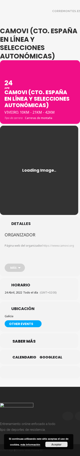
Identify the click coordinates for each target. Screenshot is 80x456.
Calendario (24, 357)
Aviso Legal (7, 450)
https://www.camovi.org (58, 246)
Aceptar (56, 444)
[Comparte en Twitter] (35, 372)
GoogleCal (51, 357)
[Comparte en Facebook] (26, 372)
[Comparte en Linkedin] (44, 372)
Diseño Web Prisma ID (29, 450)
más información (30, 444)
